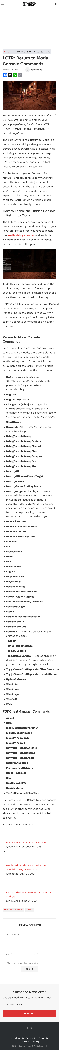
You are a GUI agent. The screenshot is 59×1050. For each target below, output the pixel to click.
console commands (13, 910)
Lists (12, 52)
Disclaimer (25, 1042)
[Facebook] (27, 1028)
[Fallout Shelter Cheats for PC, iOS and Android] (13, 883)
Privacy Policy (45, 1038)
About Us (19, 1038)
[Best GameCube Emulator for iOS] (13, 833)
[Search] (56, 4)
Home (6, 52)
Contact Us (31, 1038)
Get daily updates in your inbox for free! (27, 997)
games (30, 910)
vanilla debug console (21, 235)
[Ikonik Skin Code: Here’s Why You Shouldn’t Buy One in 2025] (13, 856)
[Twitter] (31, 1028)
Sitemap (36, 1042)
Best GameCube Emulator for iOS (26, 842)
